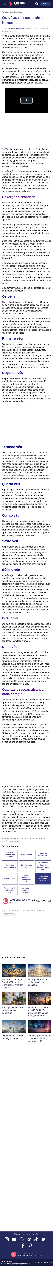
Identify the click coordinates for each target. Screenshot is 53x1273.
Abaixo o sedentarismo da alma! (9, 854)
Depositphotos (24, 1264)
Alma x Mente (26, 854)
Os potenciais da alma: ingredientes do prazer (43, 866)
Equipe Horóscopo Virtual (14, 28)
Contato (39, 1263)
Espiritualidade (16, 12)
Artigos (5, 12)
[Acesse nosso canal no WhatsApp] (21, 1239)
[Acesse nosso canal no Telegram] (28, 1239)
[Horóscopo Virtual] (15, 4)
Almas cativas (9, 879)
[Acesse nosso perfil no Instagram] (6, 1239)
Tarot (8, 149)
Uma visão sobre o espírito (10, 866)
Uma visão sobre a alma (43, 854)
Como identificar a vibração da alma (26, 878)
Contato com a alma (26, 866)
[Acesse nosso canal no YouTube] (14, 1239)
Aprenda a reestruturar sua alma (26, 890)
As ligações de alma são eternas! (9, 890)
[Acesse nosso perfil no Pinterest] (30, 1245)
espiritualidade (27, 910)
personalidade (9, 915)
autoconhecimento (11, 910)
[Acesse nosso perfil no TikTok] (36, 1239)
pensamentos (42, 910)
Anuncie (48, 1263)
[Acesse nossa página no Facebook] (23, 1245)
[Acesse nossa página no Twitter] (43, 1239)
